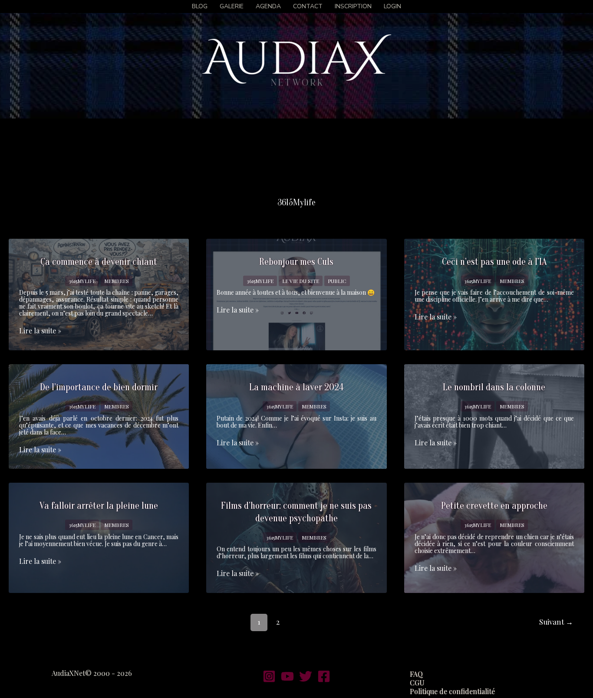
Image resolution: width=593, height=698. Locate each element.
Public (337, 280)
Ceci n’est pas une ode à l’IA (494, 261)
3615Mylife (82, 280)
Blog (200, 6)
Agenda (268, 6)
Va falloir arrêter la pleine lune (99, 505)
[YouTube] (287, 676)
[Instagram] (269, 676)
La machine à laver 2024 (296, 387)
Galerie (232, 6)
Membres (116, 280)
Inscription (353, 6)
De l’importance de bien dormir (99, 387)
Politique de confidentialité (452, 691)
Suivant (556, 621)
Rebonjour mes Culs (296, 261)
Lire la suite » (40, 330)
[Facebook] (323, 676)
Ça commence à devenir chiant (98, 261)
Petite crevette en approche (494, 505)
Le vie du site (300, 280)
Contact (308, 6)
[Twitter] (305, 676)
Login (392, 6)
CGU (417, 682)
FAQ (416, 674)
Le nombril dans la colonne (494, 387)
